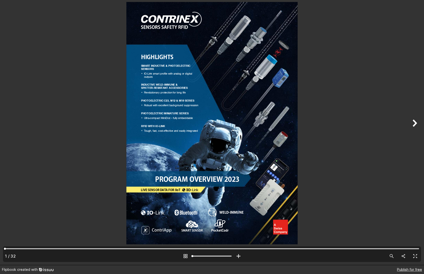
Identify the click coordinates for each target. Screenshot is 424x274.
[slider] (212, 256)
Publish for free (409, 269)
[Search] (392, 256)
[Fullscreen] (415, 256)
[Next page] (414, 132)
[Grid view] (185, 256)
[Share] (403, 256)
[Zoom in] (238, 256)
